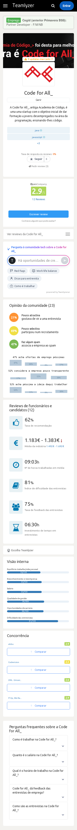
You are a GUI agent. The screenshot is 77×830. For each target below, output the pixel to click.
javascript (37, 137)
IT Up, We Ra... (14, 698)
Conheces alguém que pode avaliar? (39, 221)
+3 (38, 143)
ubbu (11, 644)
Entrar (67, 5)
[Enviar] (64, 260)
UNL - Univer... (14, 680)
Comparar (40, 651)
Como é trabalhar (24, 286)
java (37, 130)
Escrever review (39, 214)
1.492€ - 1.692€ (55, 446)
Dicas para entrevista (26, 278)
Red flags (19, 271)
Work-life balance (47, 271)
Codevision (13, 662)
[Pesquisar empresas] (52, 5)
